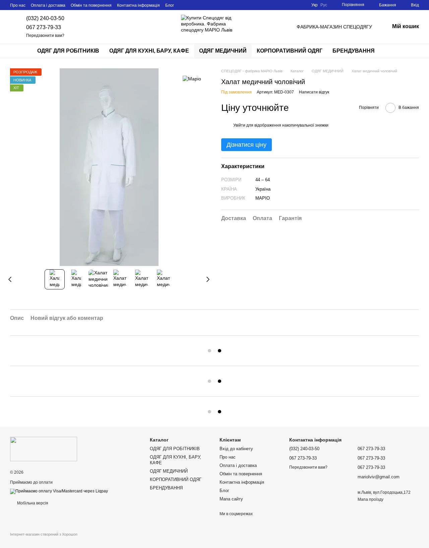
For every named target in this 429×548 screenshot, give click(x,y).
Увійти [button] (239, 125)
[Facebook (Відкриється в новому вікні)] (191, 5)
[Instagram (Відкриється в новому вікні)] (183, 5)
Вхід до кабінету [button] (236, 448)
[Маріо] (192, 78)
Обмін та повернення (91, 5)
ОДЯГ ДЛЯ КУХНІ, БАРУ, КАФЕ (149, 51)
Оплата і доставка (48, 5)
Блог (169, 5)
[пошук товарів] (391, 51)
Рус (323, 5)
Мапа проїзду (370, 499)
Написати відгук (314, 92)
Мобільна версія (32, 503)
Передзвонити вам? (45, 35)
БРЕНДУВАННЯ (353, 51)
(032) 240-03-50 (45, 18)
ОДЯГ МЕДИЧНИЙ (223, 51)
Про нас (17, 5)
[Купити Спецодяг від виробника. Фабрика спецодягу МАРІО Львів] (43, 449)
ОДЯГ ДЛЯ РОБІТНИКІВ (68, 51)
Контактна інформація (138, 5)
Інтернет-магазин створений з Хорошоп (43, 534)
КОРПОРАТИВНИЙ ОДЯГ (289, 51)
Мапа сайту (231, 498)
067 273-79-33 (43, 27)
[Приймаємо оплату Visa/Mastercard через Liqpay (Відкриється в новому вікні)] (59, 491)
